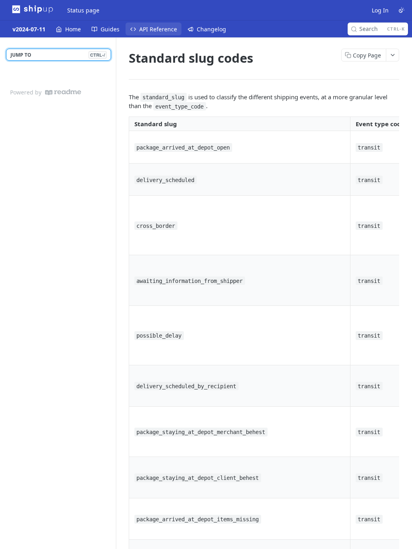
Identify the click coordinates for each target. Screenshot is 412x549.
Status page (83, 10)
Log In (380, 10)
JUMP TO (57, 54)
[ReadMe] (63, 92)
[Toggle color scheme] (401, 10)
